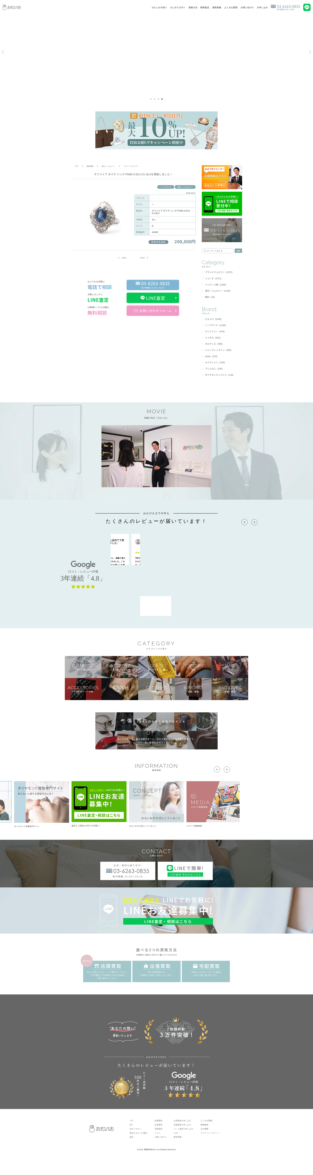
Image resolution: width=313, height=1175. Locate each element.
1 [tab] (151, 99)
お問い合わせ (247, 7)
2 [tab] (154, 99)
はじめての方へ (177, 7)
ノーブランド (166, 186)
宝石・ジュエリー (185, 186)
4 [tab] (162, 99)
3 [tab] (158, 99)
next (142, 257)
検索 (238, 250)
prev (124, 257)
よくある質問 (230, 7)
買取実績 (216, 7)
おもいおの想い (159, 7)
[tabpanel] (156, 52)
